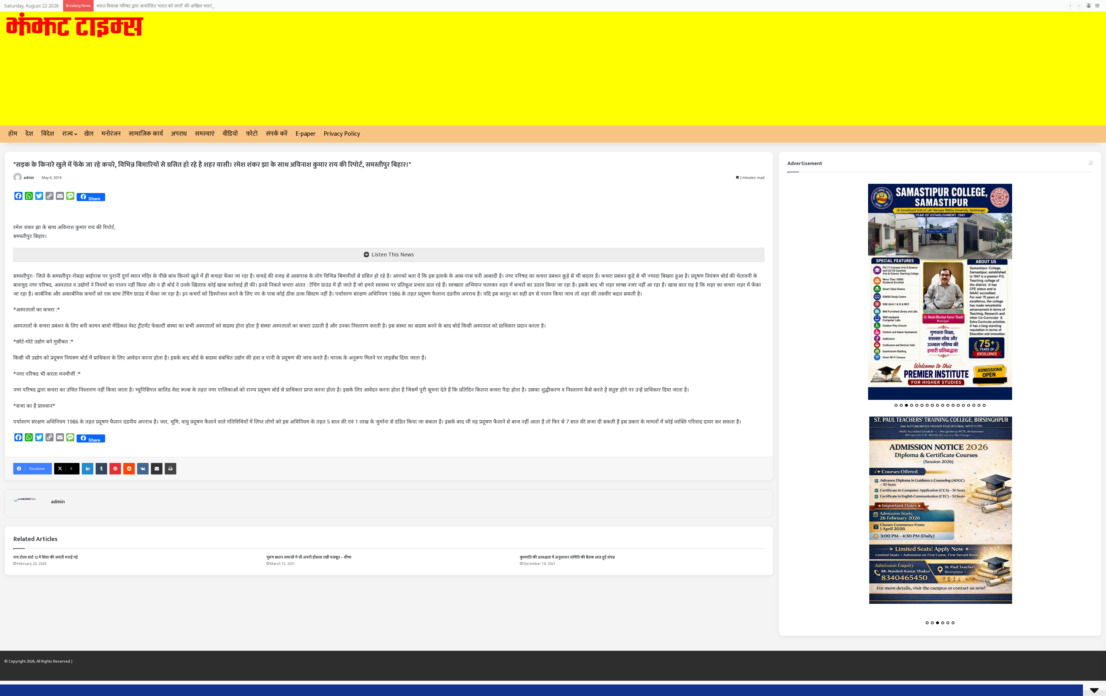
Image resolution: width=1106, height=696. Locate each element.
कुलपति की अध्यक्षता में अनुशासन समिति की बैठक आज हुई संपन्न (567, 557)
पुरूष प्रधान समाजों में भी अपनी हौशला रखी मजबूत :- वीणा (308, 557)
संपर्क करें (276, 133)
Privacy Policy (342, 133)
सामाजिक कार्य (146, 133)
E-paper (306, 133)
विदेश (47, 133)
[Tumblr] (101, 468)
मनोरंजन (111, 133)
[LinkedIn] (87, 468)
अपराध (179, 133)
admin (29, 177)
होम (12, 133)
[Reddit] (129, 468)
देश (29, 133)
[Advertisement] (553, 82)
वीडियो (230, 133)
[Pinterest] (115, 468)
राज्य (67, 133)
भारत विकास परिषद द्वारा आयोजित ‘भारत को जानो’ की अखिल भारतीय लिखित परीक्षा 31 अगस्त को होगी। (185, 6)
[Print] (170, 468)
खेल (88, 133)
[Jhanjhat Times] (74, 25)
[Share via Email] (156, 468)
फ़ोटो (252, 133)
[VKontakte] (143, 468)
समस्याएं (205, 133)
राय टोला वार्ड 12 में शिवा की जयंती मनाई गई (45, 557)
